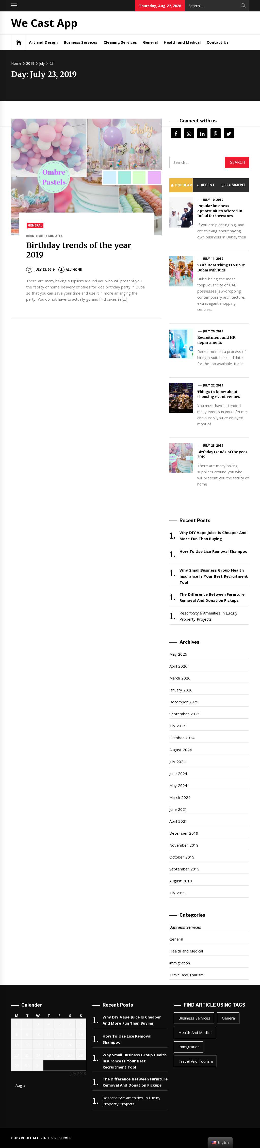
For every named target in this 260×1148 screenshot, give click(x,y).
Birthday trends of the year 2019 (78, 250)
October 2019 (181, 857)
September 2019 (184, 868)
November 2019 (183, 845)
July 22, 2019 (213, 385)
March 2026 (179, 678)
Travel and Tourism (186, 974)
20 (70, 1044)
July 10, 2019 (213, 200)
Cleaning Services (120, 42)
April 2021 (178, 821)
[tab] (181, 185)
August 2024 (180, 749)
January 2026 (180, 689)
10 (38, 1034)
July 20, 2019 (213, 331)
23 (27, 1055)
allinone (74, 269)
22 (16, 1055)
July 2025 (177, 725)
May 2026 (178, 654)
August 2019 (180, 880)
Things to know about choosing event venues (218, 394)
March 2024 (179, 797)
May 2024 (178, 785)
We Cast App (44, 22)
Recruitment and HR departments (216, 340)
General (150, 42)
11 (48, 1034)
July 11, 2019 (213, 258)
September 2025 (184, 713)
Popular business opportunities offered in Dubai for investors (219, 211)
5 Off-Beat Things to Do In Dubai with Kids (221, 267)
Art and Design (43, 42)
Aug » (20, 1085)
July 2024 (177, 761)
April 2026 (178, 666)
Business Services (80, 42)
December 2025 (183, 701)
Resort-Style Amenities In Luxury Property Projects (208, 616)
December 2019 (183, 833)
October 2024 (181, 737)
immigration (179, 962)
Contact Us (217, 42)
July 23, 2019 (213, 445)
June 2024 (178, 773)
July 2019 (177, 892)
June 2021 (178, 809)
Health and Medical (182, 42)
